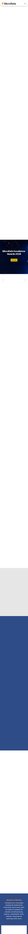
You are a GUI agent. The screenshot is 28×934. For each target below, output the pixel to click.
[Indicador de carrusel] (10, 280)
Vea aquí (14, 260)
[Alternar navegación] (25, 3)
